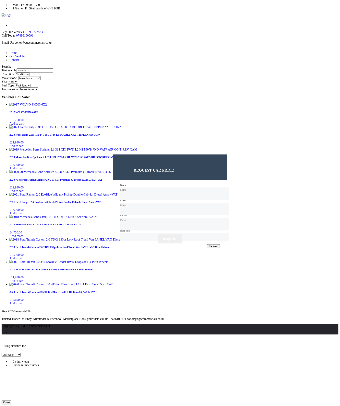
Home (13, 52)
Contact (14, 60)
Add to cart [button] (16, 123)
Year (4, 81)
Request (170, 239)
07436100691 (24, 35)
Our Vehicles (17, 56)
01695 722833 (34, 32)
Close (6, 402)
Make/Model (10, 78)
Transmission (10, 89)
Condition (8, 74)
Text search (9, 70)
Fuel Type (8, 85)
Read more (16, 236)
